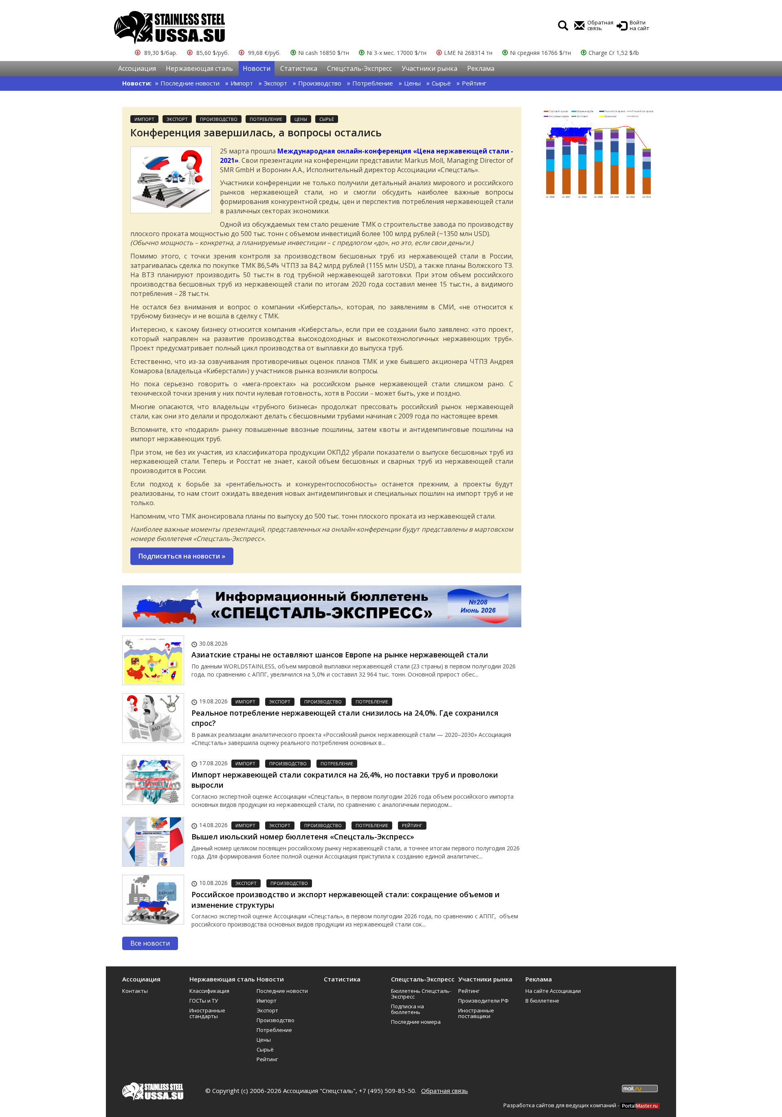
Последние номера (416, 1022)
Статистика (298, 68)
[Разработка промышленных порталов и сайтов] (640, 1105)
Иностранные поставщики (476, 1013)
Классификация (209, 991)
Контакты (135, 991)
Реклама (480, 68)
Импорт (242, 83)
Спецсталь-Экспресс (359, 68)
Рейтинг (474, 83)
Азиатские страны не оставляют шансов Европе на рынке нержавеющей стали (339, 654)
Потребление (372, 83)
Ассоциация (137, 68)
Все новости (150, 943)
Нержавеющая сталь (199, 68)
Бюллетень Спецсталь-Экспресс (421, 993)
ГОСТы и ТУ (203, 1000)
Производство (319, 83)
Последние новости (190, 83)
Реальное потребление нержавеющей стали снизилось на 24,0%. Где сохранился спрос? (345, 718)
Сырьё (441, 83)
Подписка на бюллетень (407, 1009)
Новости (256, 68)
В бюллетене (542, 1000)
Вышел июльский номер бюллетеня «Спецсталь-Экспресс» (302, 836)
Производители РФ (483, 1000)
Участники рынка (429, 68)
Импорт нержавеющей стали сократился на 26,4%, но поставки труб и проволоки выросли (344, 780)
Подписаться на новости (181, 556)
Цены (412, 83)
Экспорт (275, 83)
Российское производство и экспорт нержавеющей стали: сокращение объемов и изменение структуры (345, 899)
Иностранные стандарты (207, 1013)
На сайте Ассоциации (553, 991)
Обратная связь (444, 1090)
